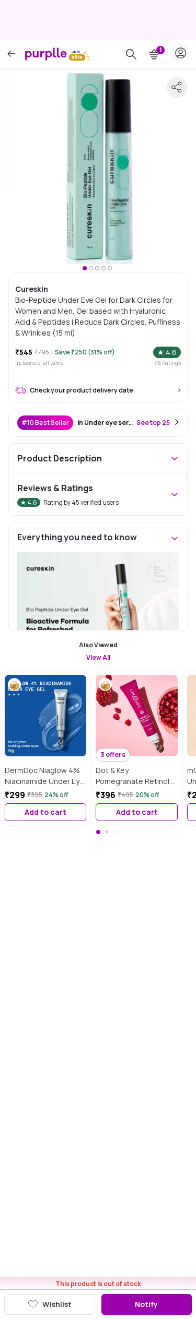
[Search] (131, 54)
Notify (146, 1304)
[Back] (11, 54)
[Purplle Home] (46, 53)
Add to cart (45, 812)
